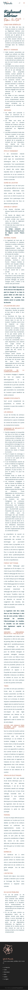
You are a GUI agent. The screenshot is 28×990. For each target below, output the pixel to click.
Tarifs (5, 969)
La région (6, 979)
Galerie (5, 976)
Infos (5, 974)
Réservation (7, 972)
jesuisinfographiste (17, 988)
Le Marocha (7, 967)
